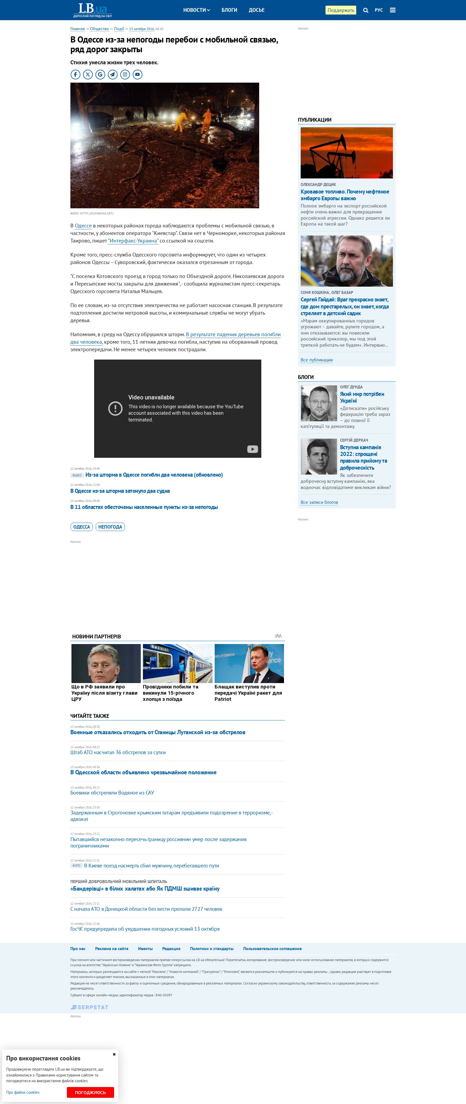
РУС (379, 10)
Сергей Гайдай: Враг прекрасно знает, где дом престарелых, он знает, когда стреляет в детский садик (345, 306)
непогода (110, 527)
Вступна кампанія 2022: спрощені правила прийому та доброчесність (363, 457)
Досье (257, 10)
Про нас (77, 948)
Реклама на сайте (111, 948)
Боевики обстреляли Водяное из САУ (112, 792)
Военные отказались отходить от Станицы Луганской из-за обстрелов (157, 732)
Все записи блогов (319, 502)
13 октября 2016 (141, 29)
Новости (194, 10)
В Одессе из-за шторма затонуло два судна (120, 490)
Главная (77, 28)
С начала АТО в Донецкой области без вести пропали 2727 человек (146, 908)
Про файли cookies (22, 1092)
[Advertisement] (177, 582)
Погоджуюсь (90, 1092)
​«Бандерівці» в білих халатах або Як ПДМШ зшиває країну (145, 888)
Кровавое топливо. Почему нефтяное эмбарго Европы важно (345, 195)
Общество (99, 28)
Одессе (83, 225)
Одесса (81, 527)
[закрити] (114, 1054)
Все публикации (317, 360)
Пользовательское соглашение (272, 948)
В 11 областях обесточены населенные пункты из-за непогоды (144, 507)
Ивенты (145, 948)
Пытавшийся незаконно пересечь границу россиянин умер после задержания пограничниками (158, 842)
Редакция (171, 948)
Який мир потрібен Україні (362, 397)
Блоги (229, 10)
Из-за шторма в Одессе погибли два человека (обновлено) (148, 474)
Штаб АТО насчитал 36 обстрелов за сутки (118, 752)
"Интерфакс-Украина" (133, 240)
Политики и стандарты (212, 948)
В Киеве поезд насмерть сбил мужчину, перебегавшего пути (146, 865)
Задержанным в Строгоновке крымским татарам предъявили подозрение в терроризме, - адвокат (171, 815)
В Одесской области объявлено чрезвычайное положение (143, 772)
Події (119, 28)
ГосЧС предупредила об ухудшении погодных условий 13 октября (145, 928)
